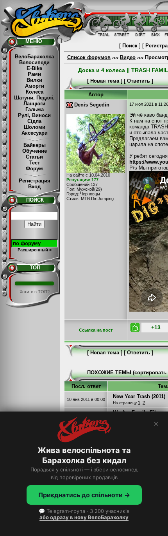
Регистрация (34, 181)
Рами (34, 74)
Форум (34, 168)
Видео (128, 57)
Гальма (34, 109)
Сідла (34, 121)
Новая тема (104, 81)
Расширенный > (35, 249)
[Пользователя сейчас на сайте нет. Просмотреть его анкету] (69, 105)
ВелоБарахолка (34, 57)
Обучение (34, 151)
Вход (34, 186)
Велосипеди (34, 62)
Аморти (34, 86)
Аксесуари (34, 133)
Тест (34, 163)
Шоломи (34, 127)
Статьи (34, 157)
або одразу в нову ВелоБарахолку (84, 517)
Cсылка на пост (96, 330)
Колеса (34, 92)
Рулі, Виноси (34, 115)
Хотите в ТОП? (35, 291)
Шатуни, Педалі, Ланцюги (34, 100)
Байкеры (34, 145)
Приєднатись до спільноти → (84, 495)
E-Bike (34, 68)
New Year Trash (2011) (139, 396)
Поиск (130, 46)
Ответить (138, 81)
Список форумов (89, 57)
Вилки (34, 80)
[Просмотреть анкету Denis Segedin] (95, 171)
